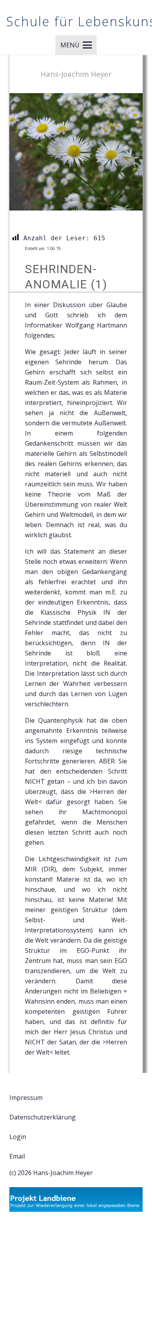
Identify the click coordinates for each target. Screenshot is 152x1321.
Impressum (25, 1097)
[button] (76, 45)
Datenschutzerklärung (42, 1117)
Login (17, 1136)
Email (17, 1156)
